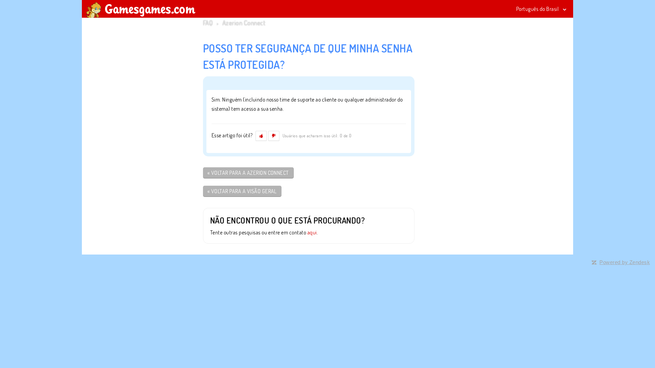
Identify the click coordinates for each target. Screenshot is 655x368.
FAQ (208, 22)
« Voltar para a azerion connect (248, 172)
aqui (312, 232)
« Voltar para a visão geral (242, 191)
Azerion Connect (243, 22)
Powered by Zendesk (624, 262)
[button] (261, 136)
